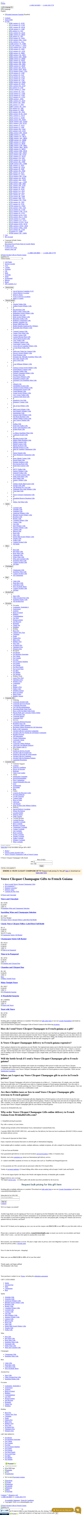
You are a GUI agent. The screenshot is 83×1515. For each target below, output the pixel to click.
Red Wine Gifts (18, 551)
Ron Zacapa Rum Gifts (20, 464)
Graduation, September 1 (21, 607)
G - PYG (22, 174)
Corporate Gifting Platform (21, 743)
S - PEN (21, 165)
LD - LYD (22, 131)
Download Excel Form (12, 244)
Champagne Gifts (18, 570)
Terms (23, 1276)
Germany (8, 269)
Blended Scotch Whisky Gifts (22, 515)
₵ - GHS (22, 93)
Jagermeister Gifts (18, 413)
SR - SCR (22, 185)
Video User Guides (19, 773)
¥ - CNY (22, 77)
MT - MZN (23, 153)
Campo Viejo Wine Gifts (21, 333)
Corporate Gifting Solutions (22, 725)
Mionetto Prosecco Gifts (20, 447)
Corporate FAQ (18, 718)
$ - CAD (22, 25)
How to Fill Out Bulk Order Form (24, 711)
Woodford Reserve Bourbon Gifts (24, 498)
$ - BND (22, 60)
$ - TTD (21, 204)
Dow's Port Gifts (18, 360)
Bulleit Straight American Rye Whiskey (25, 326)
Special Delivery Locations (21, 809)
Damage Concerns (11, 888)
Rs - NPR (22, 162)
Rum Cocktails (17, 833)
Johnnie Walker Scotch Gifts (22, 418)
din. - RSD (22, 180)
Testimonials (17, 785)
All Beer (15, 590)
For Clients (16, 656)
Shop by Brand (10, 300)
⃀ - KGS (22, 116)
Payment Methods (18, 795)
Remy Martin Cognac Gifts (21, 458)
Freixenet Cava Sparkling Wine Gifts (25, 380)
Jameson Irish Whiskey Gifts (22, 415)
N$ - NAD (22, 154)
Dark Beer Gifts (18, 583)
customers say (18, 1157)
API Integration (18, 736)
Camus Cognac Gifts (19, 335)
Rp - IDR (21, 102)
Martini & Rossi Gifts (20, 446)
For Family (16, 663)
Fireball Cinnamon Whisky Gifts (23, 373)
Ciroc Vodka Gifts (19, 340)
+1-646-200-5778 (48, 5)
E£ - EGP (22, 86)
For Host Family (18, 667)
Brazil (7, 282)
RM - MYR (23, 151)
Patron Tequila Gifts (19, 453)
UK (6, 271)
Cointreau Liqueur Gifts (20, 342)
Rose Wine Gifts (18, 553)
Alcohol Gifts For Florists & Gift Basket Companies (29, 733)
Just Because (17, 622)
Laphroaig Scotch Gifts (20, 435)
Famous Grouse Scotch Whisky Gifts (25, 368)
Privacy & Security (19, 769)
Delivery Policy (18, 295)
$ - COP (22, 78)
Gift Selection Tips (19, 714)
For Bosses (16, 652)
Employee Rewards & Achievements (25, 754)
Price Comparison (18, 780)
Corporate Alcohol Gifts (20, 702)
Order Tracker (17, 816)
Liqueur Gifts (17, 529)
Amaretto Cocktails (19, 822)
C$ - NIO (21, 158)
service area (12, 1180)
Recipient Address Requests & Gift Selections (27, 727)
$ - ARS (21, 49)
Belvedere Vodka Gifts (20, 319)
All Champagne (18, 575)
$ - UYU (22, 213)
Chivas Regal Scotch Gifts (21, 338)
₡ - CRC (22, 80)
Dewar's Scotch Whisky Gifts (22, 353)
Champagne (9, 566)
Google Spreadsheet (65, 1021)
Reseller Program (18, 734)
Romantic (16, 623)
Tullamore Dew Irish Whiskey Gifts (24, 489)
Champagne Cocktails (20, 827)
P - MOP (22, 144)
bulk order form (41, 873)
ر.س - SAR (23, 182)
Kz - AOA (22, 47)
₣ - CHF (22, 73)
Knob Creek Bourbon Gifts (21, 427)
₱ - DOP (22, 84)
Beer (7, 577)
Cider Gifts (16, 581)
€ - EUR (21, 23)
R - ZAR (22, 229)
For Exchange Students (20, 661)
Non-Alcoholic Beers (20, 586)
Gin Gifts (16, 524)
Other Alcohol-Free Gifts (21, 598)
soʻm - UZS (23, 215)
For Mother (16, 672)
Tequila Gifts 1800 (19, 485)
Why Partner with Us (20, 747)
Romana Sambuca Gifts (20, 462)
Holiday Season (18, 696)
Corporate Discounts (19, 705)
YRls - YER (23, 228)
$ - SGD (21, 189)
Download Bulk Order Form (22, 709)
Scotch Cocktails (18, 834)
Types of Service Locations (21, 296)
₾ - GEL (22, 91)
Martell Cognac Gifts (19, 444)
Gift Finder (8, 262)
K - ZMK (19, 231)
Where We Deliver (19, 811)
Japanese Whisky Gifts (20, 527)
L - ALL (21, 42)
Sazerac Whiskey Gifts (20, 471)
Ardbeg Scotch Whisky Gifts (22, 306)
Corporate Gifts (10, 698)
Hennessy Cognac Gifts (20, 402)
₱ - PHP (21, 169)
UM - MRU (23, 145)
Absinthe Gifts (17, 509)
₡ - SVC (22, 194)
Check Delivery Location (21, 293)
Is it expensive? (10, 886)
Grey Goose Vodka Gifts (21, 395)
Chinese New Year (19, 632)
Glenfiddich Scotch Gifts (21, 386)
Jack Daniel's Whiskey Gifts (22, 411)
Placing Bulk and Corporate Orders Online (26, 713)
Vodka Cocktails (18, 838)
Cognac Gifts (17, 522)
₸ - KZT (22, 125)
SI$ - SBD (22, 184)
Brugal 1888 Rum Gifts (20, 324)
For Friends (16, 665)
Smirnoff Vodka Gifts (20, 473)
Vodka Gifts (17, 540)
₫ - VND (22, 219)
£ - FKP (22, 89)
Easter (15, 636)
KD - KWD (23, 121)
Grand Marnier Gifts (19, 391)
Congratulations (18, 616)
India (6, 273)
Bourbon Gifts (17, 517)
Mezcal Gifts (17, 531)
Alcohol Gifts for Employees (22, 752)
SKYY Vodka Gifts (19, 469)
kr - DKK (22, 82)
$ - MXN (22, 149)
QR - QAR (22, 176)
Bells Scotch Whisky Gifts (21, 317)
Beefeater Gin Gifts (19, 315)
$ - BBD (22, 53)
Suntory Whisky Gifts (20, 480)
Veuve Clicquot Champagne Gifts (24, 495)
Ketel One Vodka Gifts (20, 426)
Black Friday (17, 694)
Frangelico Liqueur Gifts (21, 378)
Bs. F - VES (23, 217)
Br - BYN (22, 68)
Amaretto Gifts (17, 511)
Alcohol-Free (9, 592)
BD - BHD (22, 57)
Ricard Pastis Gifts (19, 460)
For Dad (15, 660)
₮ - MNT (22, 142)
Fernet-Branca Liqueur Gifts (22, 369)
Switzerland (8, 278)
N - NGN (22, 156)
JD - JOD (21, 112)
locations (57, 1024)
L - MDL (22, 134)
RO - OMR (23, 164)
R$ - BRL (22, 64)
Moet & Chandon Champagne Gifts (24, 449)
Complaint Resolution (20, 760)
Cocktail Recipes (18, 820)
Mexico (7, 280)
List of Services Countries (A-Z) (23, 291)
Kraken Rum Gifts (19, 429)
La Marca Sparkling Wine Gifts (23, 433)
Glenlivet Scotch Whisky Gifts (22, 387)
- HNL (21, 99)
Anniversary (17, 609)
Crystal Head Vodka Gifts (21, 348)
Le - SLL (21, 193)
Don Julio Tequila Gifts (20, 358)
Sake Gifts (16, 535)
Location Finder (18, 813)
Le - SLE (21, 191)
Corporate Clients (18, 740)
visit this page (21, 1243)
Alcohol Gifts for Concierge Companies (25, 731)
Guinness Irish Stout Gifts (21, 397)
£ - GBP (22, 29)
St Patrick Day (17, 645)
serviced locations (42, 1154)
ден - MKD (23, 138)
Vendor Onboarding (19, 738)
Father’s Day (17, 689)
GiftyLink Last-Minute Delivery (23, 745)
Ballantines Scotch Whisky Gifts (23, 313)
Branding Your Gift (19, 723)
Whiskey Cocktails (19, 840)
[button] (4, 1512)
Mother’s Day (17, 687)
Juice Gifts (16, 596)
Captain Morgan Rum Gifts (21, 337)
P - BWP (22, 66)
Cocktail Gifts (17, 508)
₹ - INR (21, 105)
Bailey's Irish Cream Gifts (21, 311)
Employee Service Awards (21, 751)
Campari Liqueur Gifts (20, 331)
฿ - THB (22, 196)
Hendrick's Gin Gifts (19, 400)
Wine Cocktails (18, 842)
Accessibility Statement (12, 1500)
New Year (16, 643)
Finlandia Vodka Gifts (20, 371)
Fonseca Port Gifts (19, 375)
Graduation (16, 683)
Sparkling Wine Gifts (19, 560)
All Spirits (16, 544)
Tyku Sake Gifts (18, 491)
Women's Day (17, 649)
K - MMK (22, 140)
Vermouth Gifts (18, 555)
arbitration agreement (41, 1276)
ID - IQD (22, 106)
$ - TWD (22, 206)
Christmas (16, 634)
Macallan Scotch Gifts (20, 438)
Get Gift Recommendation (21, 707)
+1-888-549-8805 (34, 5)
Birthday (16, 614)
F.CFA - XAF (23, 222)
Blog (14, 789)
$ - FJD (20, 88)
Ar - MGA (22, 136)
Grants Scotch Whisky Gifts (22, 393)
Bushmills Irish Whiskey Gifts (22, 328)
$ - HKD (22, 34)
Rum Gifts (16, 533)
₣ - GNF (22, 95)
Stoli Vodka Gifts (18, 478)
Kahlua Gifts (17, 424)
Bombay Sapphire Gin (20, 322)
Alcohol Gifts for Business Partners (24, 758)
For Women (17, 674)
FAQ (14, 784)
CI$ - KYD (23, 123)
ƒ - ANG (23, 45)
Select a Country (18, 298)
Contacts (16, 765)
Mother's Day (17, 641)
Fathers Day (17, 638)
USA (6, 266)
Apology (16, 611)
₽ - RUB (22, 27)
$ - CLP (21, 75)
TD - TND (22, 200)
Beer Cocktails (17, 824)
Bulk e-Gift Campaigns (20, 729)
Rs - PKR (22, 171)
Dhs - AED (22, 40)
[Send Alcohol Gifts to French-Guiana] (13, 255)
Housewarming (18, 620)
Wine (7, 546)
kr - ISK (21, 108)
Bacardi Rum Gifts (19, 309)
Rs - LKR (22, 129)
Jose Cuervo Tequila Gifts (21, 420)
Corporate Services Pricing (21, 703)
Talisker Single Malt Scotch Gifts (23, 484)
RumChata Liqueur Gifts (21, 465)
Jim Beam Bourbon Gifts (21, 417)
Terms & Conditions (19, 767)
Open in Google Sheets (27, 244)
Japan (7, 276)
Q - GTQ (22, 97)
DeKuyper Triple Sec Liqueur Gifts (24, 351)
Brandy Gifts (17, 518)
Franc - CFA (23, 71)
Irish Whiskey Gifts (19, 526)
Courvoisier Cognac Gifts (21, 344)
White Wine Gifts (18, 557)
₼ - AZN (22, 51)
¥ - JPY (20, 36)
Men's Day (16, 640)
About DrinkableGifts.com (21, 782)
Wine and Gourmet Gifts (21, 559)
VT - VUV (23, 220)
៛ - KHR (22, 118)
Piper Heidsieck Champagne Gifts (24, 455)
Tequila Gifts (17, 538)
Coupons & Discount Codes (22, 793)
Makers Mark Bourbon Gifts (22, 440)
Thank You (16, 625)
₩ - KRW (22, 120)
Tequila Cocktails (18, 836)
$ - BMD (22, 58)
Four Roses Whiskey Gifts (21, 377)
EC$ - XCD (23, 224)
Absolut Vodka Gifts (19, 304)
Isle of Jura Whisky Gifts (21, 406)
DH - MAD (23, 133)
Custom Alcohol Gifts (20, 542)
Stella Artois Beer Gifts (20, 476)
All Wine (16, 564)
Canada (7, 267)
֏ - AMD (22, 44)
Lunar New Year (18, 678)
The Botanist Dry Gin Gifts (21, 487)
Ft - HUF (22, 101)
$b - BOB (22, 62)
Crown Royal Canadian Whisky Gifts (25, 346)
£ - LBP (21, 127)
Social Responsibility (19, 778)
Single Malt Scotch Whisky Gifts (23, 537)
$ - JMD (21, 110)
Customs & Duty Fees (12, 891)
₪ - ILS (20, 31)
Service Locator (10, 264)
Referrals (16, 771)
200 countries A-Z (10, 284)
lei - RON (22, 178)
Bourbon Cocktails (19, 825)
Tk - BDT (22, 55)
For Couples (17, 658)
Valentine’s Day (18, 680)
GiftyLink (16, 802)
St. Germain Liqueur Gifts (21, 475)
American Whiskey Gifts (21, 513)
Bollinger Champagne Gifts (22, 320)
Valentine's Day (18, 647)
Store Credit (17, 742)
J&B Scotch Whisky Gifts (21, 409)
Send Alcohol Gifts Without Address (24, 805)
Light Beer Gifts (18, 585)
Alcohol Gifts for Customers (22, 756)
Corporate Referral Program (22, 722)
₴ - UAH (22, 209)
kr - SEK (21, 187)
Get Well (16, 618)
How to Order (17, 800)
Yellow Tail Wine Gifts (20, 502)
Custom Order (17, 798)
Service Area (9, 287)
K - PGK (22, 167)
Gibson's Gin (17, 384)
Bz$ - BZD (22, 69)
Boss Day (16, 631)
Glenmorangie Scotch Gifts (21, 389)
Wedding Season (18, 690)
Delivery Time (9, 890)
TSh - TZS (22, 208)
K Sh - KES (23, 114)
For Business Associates (20, 654)
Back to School (18, 612)
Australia (8, 275)
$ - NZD (22, 38)
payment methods (13, 1169)
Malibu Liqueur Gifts (20, 442)
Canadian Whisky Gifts (20, 520)
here (67, 871)
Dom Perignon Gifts (19, 355)
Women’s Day (17, 681)
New (2, 977)
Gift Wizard (16, 804)
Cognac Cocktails (18, 829)
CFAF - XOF (23, 226)
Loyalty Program (18, 796)
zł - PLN (21, 173)
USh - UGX (23, 211)
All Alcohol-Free (18, 601)
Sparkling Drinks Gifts (20, 599)
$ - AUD (22, 33)
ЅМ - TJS (21, 198)
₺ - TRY (21, 202)
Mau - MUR (23, 147)
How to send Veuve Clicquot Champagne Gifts (20, 884)
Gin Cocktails (17, 831)
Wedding (16, 627)
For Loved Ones (18, 669)
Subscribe (4, 847)
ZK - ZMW (23, 233)
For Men (16, 671)
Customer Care (10, 762)
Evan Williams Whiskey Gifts (22, 364)
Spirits (7, 504)
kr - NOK (22, 160)
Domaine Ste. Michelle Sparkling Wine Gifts (27, 357)
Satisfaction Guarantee (20, 776)
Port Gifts (16, 550)
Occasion (8, 603)
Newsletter (16, 787)
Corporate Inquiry (18, 716)
